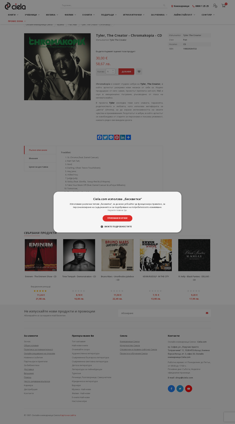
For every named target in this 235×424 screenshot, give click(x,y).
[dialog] (117, 212)
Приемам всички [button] (117, 218)
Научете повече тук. (117, 210)
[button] (117, 226)
